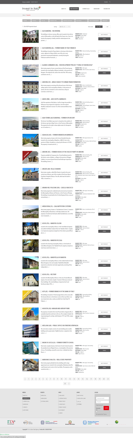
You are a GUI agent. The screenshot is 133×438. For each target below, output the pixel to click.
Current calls (86, 8)
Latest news (25, 410)
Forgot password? (99, 405)
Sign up (36, 2)
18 (95, 379)
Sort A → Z (62, 26)
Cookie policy (62, 404)
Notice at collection (4, 434)
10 (61, 379)
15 (82, 379)
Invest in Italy (80, 395)
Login (32, 2)
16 (87, 379)
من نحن (79, 401)
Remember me (98, 408)
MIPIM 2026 (43, 395)
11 (65, 379)
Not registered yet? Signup (101, 414)
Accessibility (62, 410)
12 (70, 379)
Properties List (26, 398)
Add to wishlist (104, 34)
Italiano (106, 2)
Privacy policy (62, 401)
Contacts (25, 407)
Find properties (74, 8)
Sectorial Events (44, 401)
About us (63, 8)
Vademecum (107, 8)
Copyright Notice (63, 398)
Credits (60, 413)
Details (104, 38)
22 (65, 383)
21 (108, 379)
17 (91, 379)
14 (78, 379)
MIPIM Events (44, 398)
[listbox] (65, 26)
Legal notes (61, 395)
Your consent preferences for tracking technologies (13, 437)
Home (24, 15)
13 (74, 379)
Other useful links (81, 398)
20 (103, 379)
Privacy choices (62, 407)
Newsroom (96, 8)
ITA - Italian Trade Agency (33, 429)
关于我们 (79, 404)
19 (99, 379)
